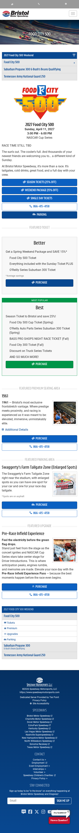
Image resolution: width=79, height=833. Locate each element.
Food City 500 (12, 62)
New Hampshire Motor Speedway (38, 737)
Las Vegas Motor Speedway (38, 731)
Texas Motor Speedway (38, 747)
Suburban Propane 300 (32, 69)
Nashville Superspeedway (38, 734)
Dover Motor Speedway (38, 721)
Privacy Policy (39, 700)
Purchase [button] (41, 282)
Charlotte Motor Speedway (38, 718)
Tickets (11, 622)
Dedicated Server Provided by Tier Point (39, 697)
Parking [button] (41, 215)
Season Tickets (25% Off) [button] (41, 182)
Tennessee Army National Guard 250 (24, 76)
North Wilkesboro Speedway (38, 740)
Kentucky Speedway (38, 728)
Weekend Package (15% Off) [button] (41, 190)
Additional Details (16, 429)
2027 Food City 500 (39, 125)
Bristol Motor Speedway (38, 715)
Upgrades (12, 634)
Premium (12, 628)
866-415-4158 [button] (41, 206)
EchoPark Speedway (38, 725)
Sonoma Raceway (38, 743)
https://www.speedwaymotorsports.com (40, 692)
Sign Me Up (63, 801)
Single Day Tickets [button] (41, 198)
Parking (11, 639)
